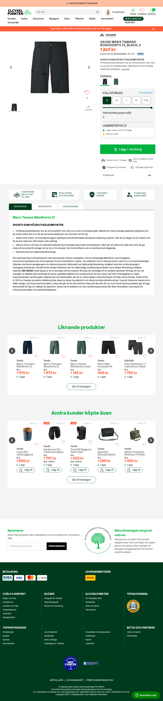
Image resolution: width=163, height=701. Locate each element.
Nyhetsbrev (90, 602)
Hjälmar (6, 640)
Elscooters (38, 18)
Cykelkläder (49, 636)
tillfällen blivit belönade (36, 274)
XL (136, 100)
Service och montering (53, 606)
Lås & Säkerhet (50, 632)
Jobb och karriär (92, 606)
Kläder (92, 18)
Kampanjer (13, 22)
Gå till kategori (81, 386)
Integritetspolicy (9, 610)
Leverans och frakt (10, 606)
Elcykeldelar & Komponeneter (97, 632)
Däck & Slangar (50, 640)
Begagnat (54, 18)
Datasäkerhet (74, 680)
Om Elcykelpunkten (93, 598)
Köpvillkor (7, 614)
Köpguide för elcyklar (53, 598)
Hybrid (88, 640)
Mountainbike (8, 644)
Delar (67, 18)
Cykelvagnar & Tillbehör (54, 644)
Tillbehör (79, 18)
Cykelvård (89, 644)
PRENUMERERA (57, 546)
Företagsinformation (100, 680)
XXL (146, 100)
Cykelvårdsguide (51, 602)
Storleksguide (146, 93)
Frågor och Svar (9, 598)
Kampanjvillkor (9, 618)
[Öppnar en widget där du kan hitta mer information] (146, 695)
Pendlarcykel (8, 632)
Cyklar (24, 18)
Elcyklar (12, 18)
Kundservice (8, 602)
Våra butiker (90, 610)
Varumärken (107, 18)
